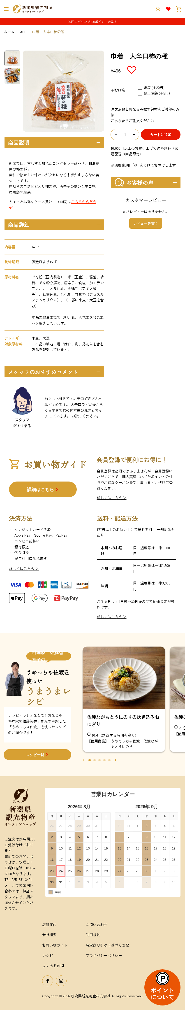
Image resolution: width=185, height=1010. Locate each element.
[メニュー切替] (6, 9)
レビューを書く (145, 223)
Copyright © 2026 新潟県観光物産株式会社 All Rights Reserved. (92, 995)
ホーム (9, 31)
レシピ (47, 955)
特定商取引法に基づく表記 (107, 945)
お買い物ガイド (54, 945)
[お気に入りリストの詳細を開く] (168, 9)
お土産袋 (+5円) (156, 93)
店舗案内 (49, 924)
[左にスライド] (83, 760)
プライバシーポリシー (104, 955)
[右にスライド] (115, 760)
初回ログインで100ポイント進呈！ (92, 21)
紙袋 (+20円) (153, 87)
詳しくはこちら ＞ (112, 497)
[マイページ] (158, 9)
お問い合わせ (96, 924)
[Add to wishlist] (132, 69)
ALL (23, 31)
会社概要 (49, 934)
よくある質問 (53, 965)
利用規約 (93, 934)
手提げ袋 (118, 90)
